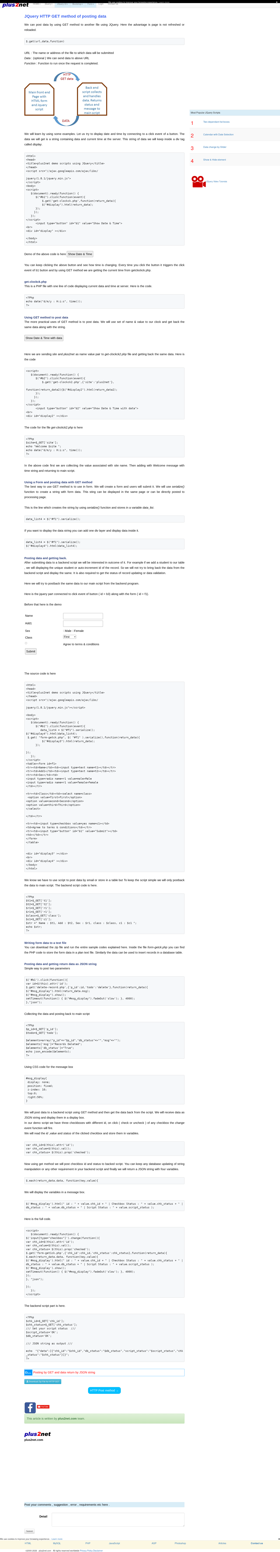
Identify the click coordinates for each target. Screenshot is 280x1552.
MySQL (57, 1543)
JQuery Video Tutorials (216, 181)
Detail (43, 1516)
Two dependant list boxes (216, 121)
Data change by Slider (214, 147)
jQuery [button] (48, 3)
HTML (28, 1543)
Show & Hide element (214, 159)
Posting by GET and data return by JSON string (64, 1372)
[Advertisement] (104, 1468)
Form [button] (90, 3)
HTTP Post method (104, 1390)
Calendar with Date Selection (218, 134)
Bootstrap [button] (76, 3)
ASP (154, 1543)
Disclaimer (98, 1550)
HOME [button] (36, 3)
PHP (87, 1543)
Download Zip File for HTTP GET (43, 1381)
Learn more (57, 1538)
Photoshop (180, 1543)
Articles (222, 1543)
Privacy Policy (86, 1550)
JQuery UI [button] (61, 3)
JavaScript (114, 1543)
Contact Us (113, 3)
